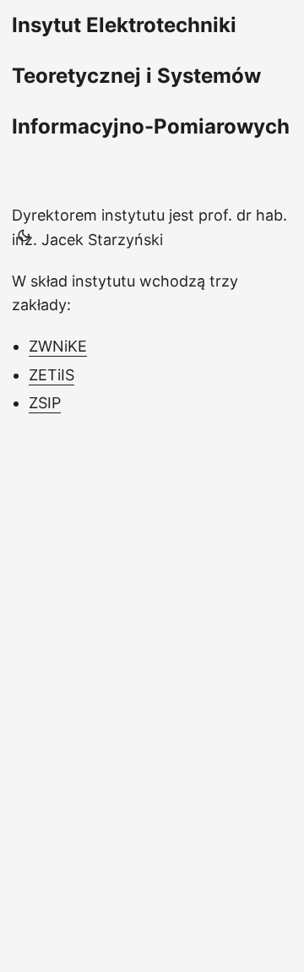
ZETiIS (51, 375)
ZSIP (45, 403)
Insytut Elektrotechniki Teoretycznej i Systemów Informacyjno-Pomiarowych (151, 76)
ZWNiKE (58, 346)
